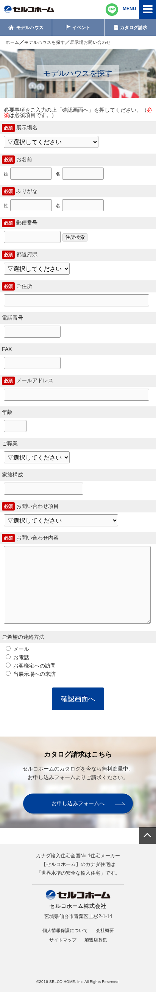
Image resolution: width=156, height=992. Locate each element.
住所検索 (75, 237)
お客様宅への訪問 (34, 666)
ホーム (12, 42)
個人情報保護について (65, 930)
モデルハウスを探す (44, 42)
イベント (81, 27)
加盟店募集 (95, 940)
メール (20, 649)
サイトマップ (62, 940)
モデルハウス (30, 27)
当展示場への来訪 (34, 674)
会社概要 (105, 930)
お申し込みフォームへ (78, 803)
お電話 (20, 657)
